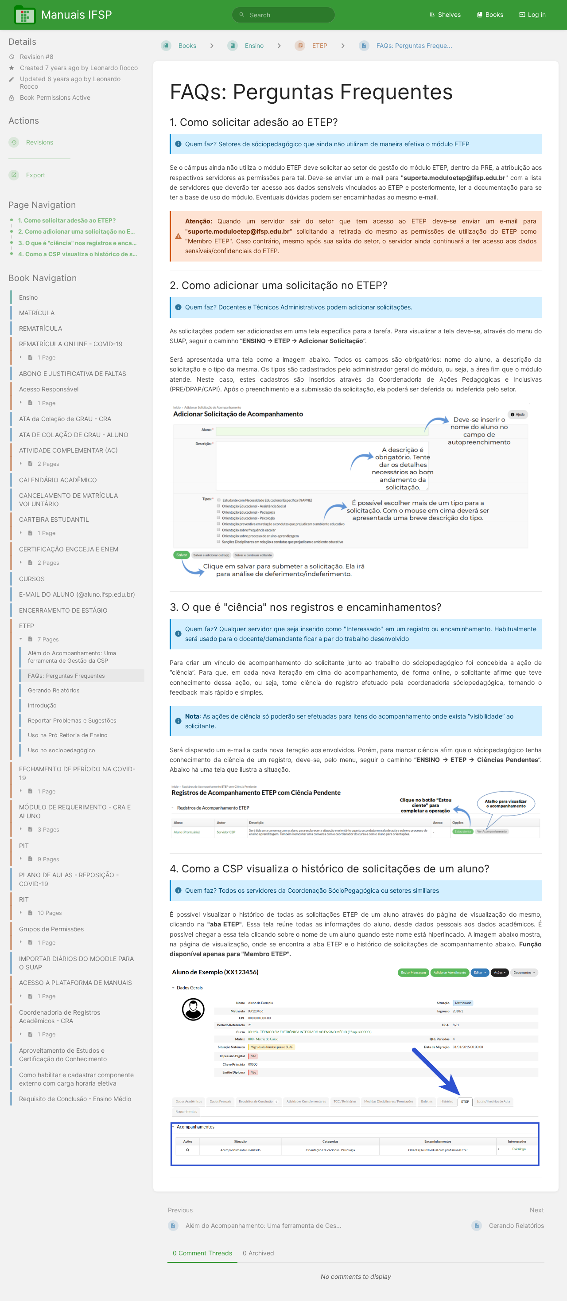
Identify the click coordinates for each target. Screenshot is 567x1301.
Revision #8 (37, 56)
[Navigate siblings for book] (212, 45)
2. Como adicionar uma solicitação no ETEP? (78, 231)
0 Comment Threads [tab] (202, 1253)
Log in (537, 14)
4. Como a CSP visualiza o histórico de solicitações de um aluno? (78, 254)
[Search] (242, 15)
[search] (283, 15)
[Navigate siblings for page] (343, 45)
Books (494, 14)
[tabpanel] (356, 1276)
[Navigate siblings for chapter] (279, 45)
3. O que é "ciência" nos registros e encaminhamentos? (78, 242)
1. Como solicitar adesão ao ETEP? (67, 220)
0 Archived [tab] (258, 1253)
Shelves (449, 14)
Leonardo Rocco (114, 67)
